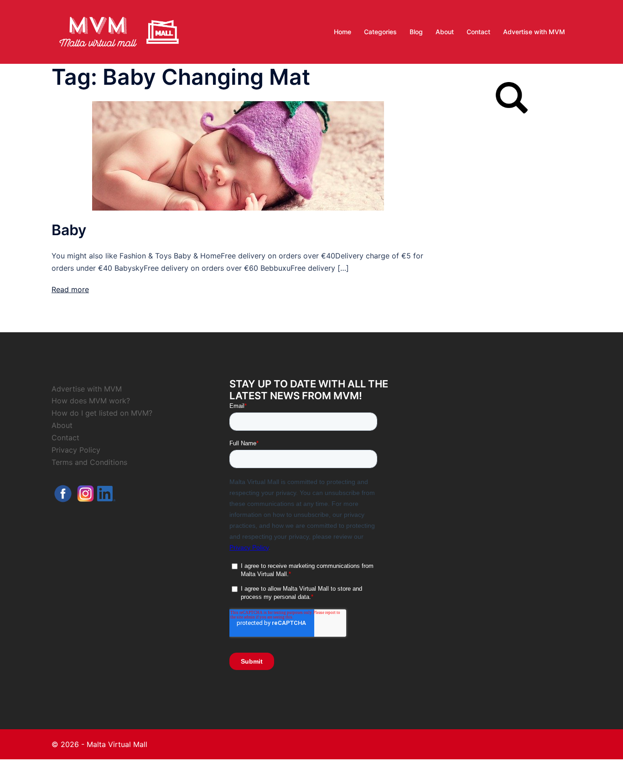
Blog (416, 32)
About (445, 32)
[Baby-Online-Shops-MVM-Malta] (238, 155)
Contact (478, 32)
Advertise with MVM (534, 32)
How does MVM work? (91, 400)
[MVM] (119, 31)
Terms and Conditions (89, 462)
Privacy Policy (76, 449)
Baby (69, 230)
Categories (380, 32)
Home (342, 32)
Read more (70, 289)
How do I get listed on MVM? (102, 412)
